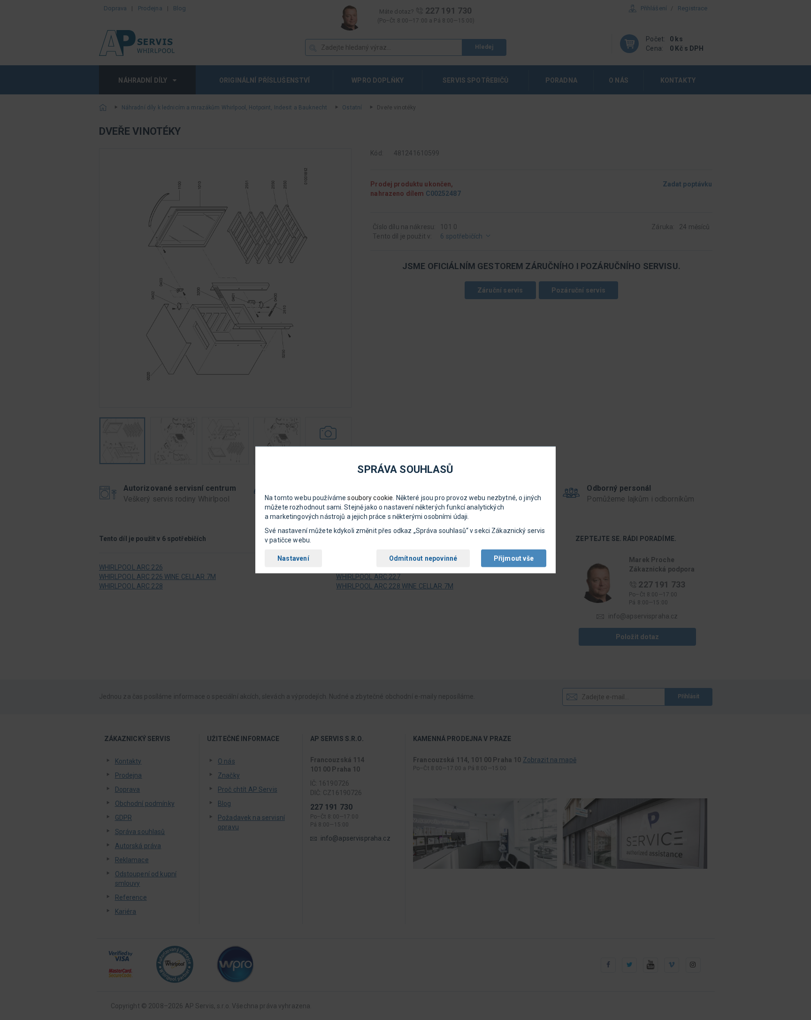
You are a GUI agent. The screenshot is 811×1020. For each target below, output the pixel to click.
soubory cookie (370, 498)
